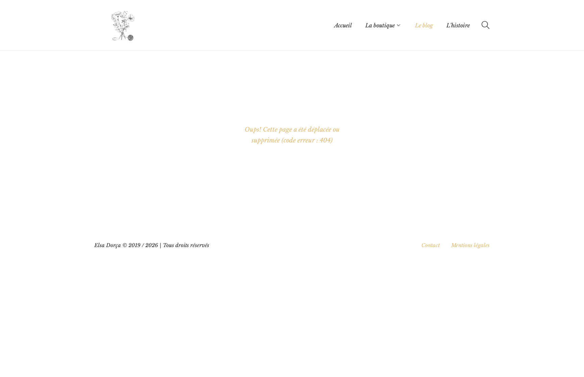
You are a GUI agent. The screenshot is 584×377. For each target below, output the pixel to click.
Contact (430, 245)
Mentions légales (470, 245)
